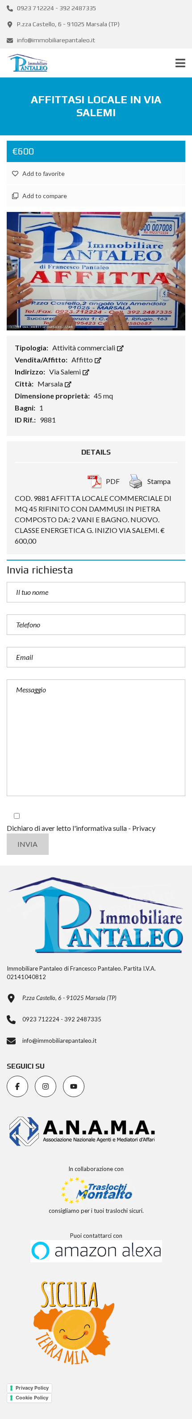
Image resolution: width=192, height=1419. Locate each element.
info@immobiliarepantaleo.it (55, 40)
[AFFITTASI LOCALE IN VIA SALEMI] (96, 270)
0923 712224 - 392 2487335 (56, 8)
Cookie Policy (32, 1398)
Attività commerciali (84, 347)
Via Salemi (65, 371)
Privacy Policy (32, 1388)
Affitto (82, 359)
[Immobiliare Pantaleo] (24, 63)
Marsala (51, 383)
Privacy (143, 828)
